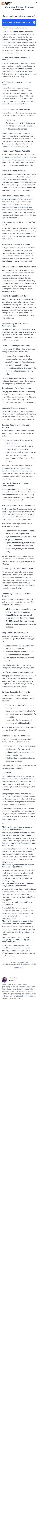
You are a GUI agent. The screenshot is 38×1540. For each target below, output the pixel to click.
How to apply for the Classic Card (16, 22)
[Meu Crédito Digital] (6, 4)
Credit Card (19, 968)
